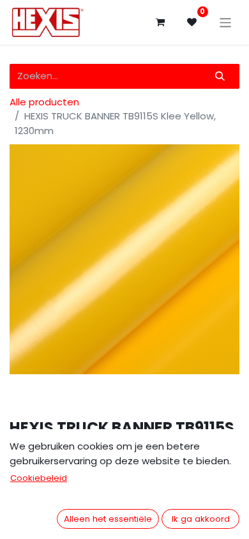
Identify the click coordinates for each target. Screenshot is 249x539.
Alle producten (44, 102)
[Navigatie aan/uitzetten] (225, 22)
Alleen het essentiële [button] (108, 519)
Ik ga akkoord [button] (201, 519)
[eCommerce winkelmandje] (160, 22)
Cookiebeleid (38, 478)
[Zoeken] (220, 76)
